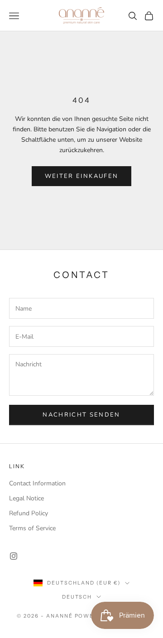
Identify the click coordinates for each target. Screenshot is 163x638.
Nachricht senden (81, 415)
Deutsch (77, 597)
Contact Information (37, 483)
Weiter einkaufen (81, 176)
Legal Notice (26, 498)
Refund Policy (28, 513)
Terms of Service (32, 528)
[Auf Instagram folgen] (13, 556)
